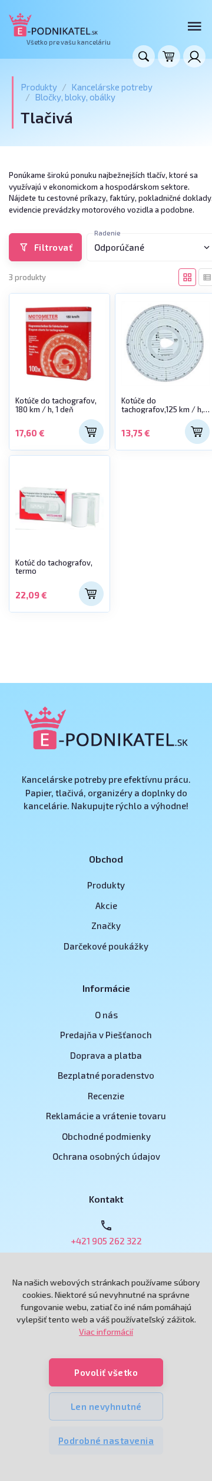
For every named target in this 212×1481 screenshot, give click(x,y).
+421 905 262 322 (106, 1241)
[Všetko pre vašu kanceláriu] (53, 24)
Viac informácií (106, 1332)
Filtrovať (53, 247)
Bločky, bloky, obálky (75, 97)
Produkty (39, 87)
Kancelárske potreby (112, 87)
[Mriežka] (187, 277)
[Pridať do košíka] (91, 431)
